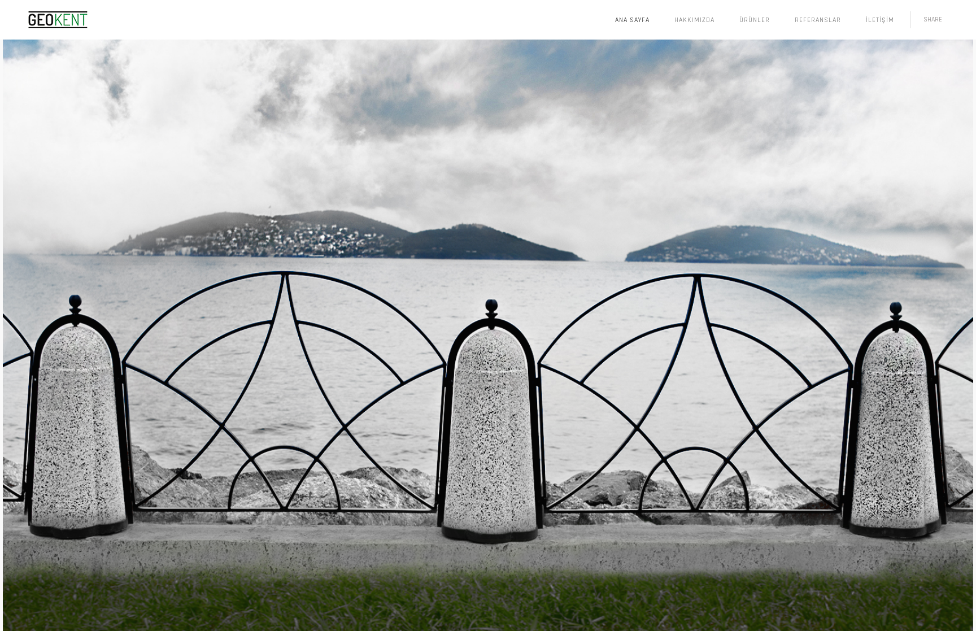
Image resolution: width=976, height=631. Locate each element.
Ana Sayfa (632, 20)
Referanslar (818, 20)
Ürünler (754, 20)
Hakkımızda (694, 20)
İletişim (880, 20)
